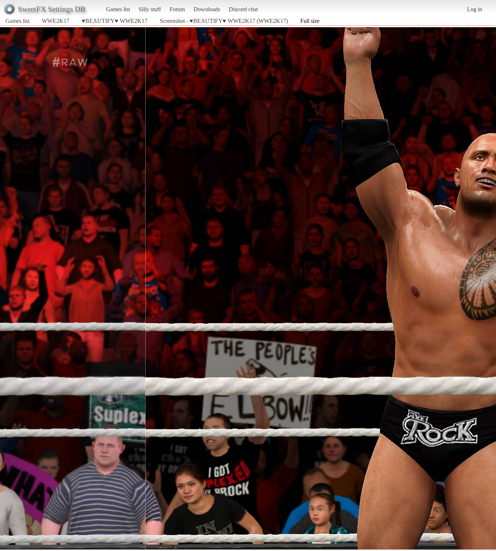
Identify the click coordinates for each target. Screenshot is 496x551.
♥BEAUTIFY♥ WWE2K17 (114, 21)
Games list (118, 9)
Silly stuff (150, 9)
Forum (177, 9)
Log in (474, 9)
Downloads (207, 9)
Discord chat (243, 9)
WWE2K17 (55, 21)
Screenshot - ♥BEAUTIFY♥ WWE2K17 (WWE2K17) (224, 21)
